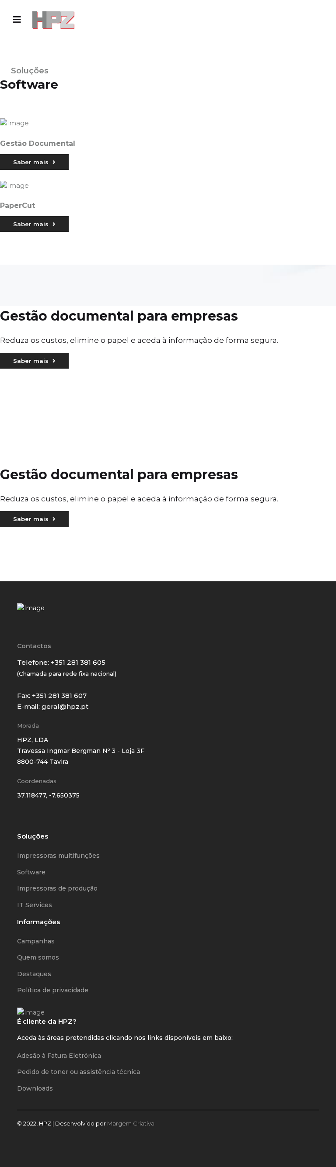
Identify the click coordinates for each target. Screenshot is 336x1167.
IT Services (34, 905)
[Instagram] (34, 819)
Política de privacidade (52, 990)
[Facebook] (22, 819)
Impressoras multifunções (58, 856)
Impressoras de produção (57, 888)
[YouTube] (56, 819)
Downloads (35, 1088)
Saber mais (31, 162)
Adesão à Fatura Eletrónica (59, 1056)
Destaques (34, 974)
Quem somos (38, 957)
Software (31, 872)
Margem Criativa (130, 1123)
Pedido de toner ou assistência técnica (78, 1072)
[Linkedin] (45, 819)
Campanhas (36, 941)
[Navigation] (17, 19)
